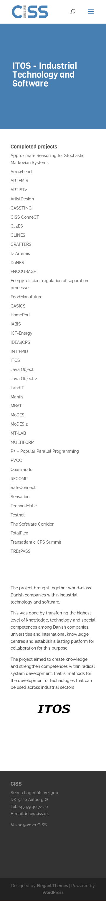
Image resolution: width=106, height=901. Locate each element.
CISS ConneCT (25, 217)
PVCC (16, 460)
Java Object (22, 369)
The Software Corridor (32, 524)
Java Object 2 (24, 378)
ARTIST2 (19, 189)
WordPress (53, 892)
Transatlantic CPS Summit (36, 542)
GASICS (18, 306)
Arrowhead (21, 171)
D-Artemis (20, 253)
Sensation (20, 496)
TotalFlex (19, 533)
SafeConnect (23, 487)
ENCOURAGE (23, 271)
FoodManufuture (26, 297)
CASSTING (21, 208)
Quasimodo (21, 469)
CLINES (18, 235)
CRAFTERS (21, 244)
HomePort (20, 315)
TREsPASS (21, 551)
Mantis (17, 397)
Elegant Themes (52, 885)
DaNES (17, 262)
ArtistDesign (22, 199)
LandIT (17, 387)
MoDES (17, 415)
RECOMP (19, 478)
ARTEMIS (19, 180)
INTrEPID (19, 351)
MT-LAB (18, 433)
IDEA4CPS (20, 342)
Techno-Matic (24, 505)
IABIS (16, 324)
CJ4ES (17, 226)
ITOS (15, 360)
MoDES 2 (19, 424)
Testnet (18, 515)
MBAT (16, 405)
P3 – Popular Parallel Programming (45, 451)
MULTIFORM (22, 442)
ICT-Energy (21, 333)
